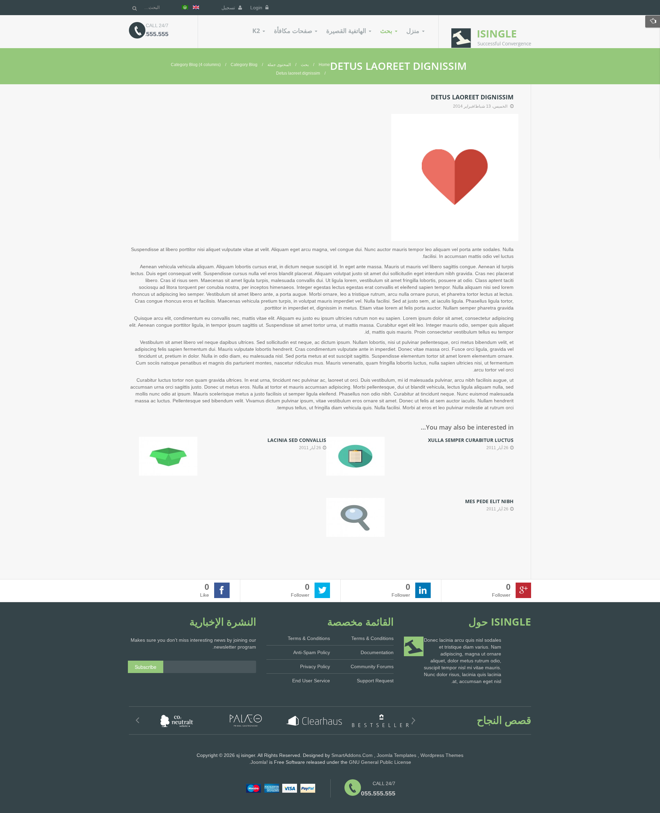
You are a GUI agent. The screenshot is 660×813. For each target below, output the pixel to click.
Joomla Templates (396, 755)
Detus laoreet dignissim (472, 97)
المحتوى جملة (279, 64)
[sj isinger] (491, 38)
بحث (305, 64)
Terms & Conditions (309, 638)
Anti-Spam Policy (311, 652)
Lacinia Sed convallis (296, 440)
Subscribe (145, 666)
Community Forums (372, 666)
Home (324, 64)
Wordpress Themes (441, 755)
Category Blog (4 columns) (196, 64)
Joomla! (259, 762)
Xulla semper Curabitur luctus (471, 440)
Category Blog (244, 64)
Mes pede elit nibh (489, 501)
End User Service (311, 680)
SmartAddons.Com (352, 755)
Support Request (375, 680)
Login (257, 7)
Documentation (377, 652)
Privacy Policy (315, 666)
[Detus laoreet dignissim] (454, 177)
